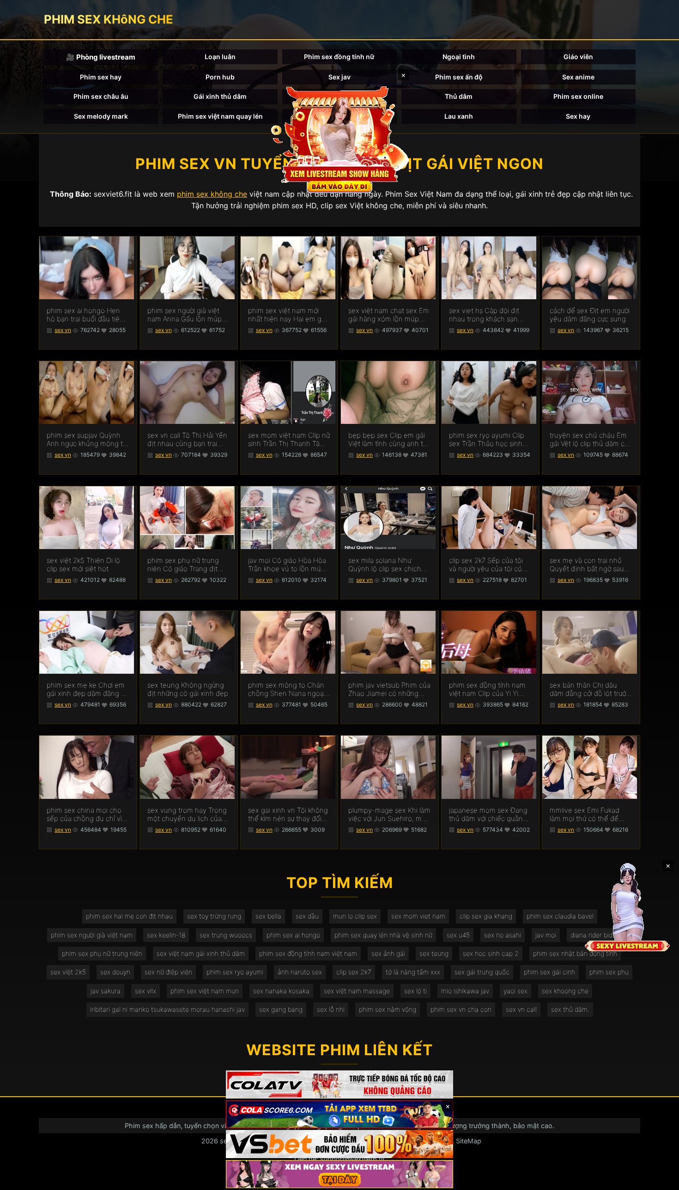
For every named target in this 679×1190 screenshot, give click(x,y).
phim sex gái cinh (549, 972)
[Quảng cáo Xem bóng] (339, 1084)
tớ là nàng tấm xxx (413, 972)
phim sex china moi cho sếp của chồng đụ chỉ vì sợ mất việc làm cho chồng (84, 814)
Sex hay (578, 116)
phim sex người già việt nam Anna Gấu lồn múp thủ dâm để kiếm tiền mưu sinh (184, 315)
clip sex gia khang (486, 916)
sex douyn (115, 972)
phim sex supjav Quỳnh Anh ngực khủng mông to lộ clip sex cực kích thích (87, 439)
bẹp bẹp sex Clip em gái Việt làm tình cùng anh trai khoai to (389, 439)
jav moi (545, 935)
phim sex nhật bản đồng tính (575, 953)
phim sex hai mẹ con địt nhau (129, 916)
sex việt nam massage (357, 991)
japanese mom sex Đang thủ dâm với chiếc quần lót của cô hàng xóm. (488, 814)
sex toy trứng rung (214, 916)
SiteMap (468, 1141)
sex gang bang (281, 1009)
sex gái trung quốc (482, 972)
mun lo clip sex (355, 916)
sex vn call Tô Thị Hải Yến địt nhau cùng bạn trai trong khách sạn (187, 439)
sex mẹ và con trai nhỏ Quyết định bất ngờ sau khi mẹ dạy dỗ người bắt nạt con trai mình (587, 564)
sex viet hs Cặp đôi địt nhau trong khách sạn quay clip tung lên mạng (487, 315)
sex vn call (521, 1009)
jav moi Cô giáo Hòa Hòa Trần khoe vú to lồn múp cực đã (287, 564)
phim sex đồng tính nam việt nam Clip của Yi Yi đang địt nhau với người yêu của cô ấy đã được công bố (487, 689)
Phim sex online (578, 96)
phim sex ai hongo (293, 935)
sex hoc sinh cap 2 (491, 953)
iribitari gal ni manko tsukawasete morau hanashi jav (167, 1009)
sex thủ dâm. (570, 1009)
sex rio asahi (502, 935)
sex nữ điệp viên (168, 972)
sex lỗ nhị (331, 1009)
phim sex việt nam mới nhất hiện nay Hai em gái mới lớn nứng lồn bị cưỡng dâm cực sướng (288, 315)
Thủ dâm (459, 96)
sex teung (434, 953)
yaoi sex (515, 991)
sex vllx (145, 991)
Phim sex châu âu (100, 96)
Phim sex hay (100, 77)
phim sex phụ (609, 972)
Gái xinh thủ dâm (220, 96)
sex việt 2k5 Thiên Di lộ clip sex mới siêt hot (83, 564)
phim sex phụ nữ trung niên (102, 953)
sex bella (268, 916)
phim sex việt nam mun (204, 991)
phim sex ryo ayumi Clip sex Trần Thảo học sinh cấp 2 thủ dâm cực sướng (488, 439)
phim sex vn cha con (460, 1009)
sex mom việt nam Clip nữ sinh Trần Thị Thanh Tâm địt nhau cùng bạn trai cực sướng (289, 439)
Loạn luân (220, 56)
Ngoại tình (459, 56)
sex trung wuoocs (226, 935)
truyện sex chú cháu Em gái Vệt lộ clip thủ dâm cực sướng (591, 439)
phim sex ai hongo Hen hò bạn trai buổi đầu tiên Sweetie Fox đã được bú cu (85, 315)
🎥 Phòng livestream (100, 57)
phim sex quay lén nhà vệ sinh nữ (383, 935)
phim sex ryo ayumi (234, 972)
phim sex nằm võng (387, 1009)
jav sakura (106, 991)
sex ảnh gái (388, 953)
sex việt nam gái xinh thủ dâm (201, 953)
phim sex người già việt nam (92, 935)
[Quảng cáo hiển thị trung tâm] (339, 138)
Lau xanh (458, 116)
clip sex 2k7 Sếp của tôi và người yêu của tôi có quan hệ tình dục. (486, 564)
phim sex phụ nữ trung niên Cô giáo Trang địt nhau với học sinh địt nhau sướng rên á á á (183, 564)
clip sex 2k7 (353, 972)
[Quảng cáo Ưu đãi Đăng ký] (339, 1114)
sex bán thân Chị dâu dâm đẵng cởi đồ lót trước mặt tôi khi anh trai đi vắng (590, 689)
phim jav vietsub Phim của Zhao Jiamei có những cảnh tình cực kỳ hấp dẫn (389, 689)
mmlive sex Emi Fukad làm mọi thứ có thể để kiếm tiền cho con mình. (587, 814)
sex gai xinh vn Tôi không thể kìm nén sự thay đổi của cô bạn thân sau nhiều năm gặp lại (288, 814)
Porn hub (220, 77)
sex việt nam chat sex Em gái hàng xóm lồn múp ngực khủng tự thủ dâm (388, 315)
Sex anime (578, 77)
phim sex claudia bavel (560, 916)
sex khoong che (565, 991)
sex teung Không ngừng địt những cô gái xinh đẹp (187, 689)
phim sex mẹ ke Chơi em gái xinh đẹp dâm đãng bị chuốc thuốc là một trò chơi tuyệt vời (87, 689)
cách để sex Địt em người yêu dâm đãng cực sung (590, 315)
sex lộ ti (415, 991)
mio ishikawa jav (465, 991)
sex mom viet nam (418, 916)
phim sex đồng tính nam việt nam (308, 953)
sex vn (63, 329)
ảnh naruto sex (300, 972)
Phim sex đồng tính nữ (339, 56)
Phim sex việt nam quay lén (220, 116)
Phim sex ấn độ (459, 77)
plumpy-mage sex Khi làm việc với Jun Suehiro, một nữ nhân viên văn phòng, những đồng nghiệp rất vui (389, 814)
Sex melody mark (101, 116)
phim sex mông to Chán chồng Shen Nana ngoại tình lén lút (286, 689)
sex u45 (458, 935)
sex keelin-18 (166, 935)
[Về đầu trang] (659, 1179)
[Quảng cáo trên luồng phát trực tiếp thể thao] (339, 1174)
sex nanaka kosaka (281, 991)
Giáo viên (578, 56)
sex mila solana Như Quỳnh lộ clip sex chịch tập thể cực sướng (384, 564)
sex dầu (307, 916)
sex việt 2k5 (68, 972)
